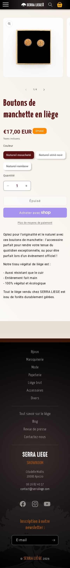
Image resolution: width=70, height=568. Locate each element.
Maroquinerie (35, 359)
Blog (35, 421)
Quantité (9, 175)
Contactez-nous (35, 437)
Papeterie (35, 375)
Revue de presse (35, 429)
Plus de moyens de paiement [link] (35, 222)
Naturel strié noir (52, 156)
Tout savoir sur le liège (35, 414)
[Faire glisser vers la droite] (44, 89)
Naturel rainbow (18, 167)
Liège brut (35, 383)
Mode (35, 367)
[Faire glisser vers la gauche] (26, 89)
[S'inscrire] (53, 540)
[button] (5, 4)
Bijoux (35, 352)
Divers (35, 398)
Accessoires (35, 390)
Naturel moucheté (20, 156)
